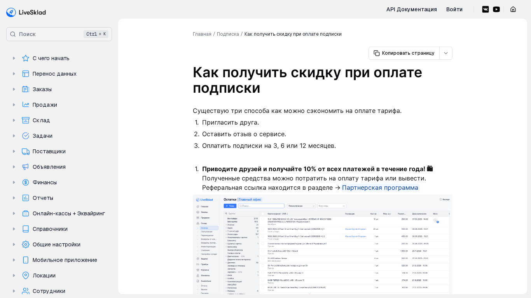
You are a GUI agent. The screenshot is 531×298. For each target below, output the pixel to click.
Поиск (62, 34)
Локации (44, 275)
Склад (41, 120)
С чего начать (51, 58)
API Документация (411, 9)
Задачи (42, 135)
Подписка (228, 34)
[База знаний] (26, 12)
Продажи (45, 104)
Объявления (49, 166)
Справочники (50, 228)
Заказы (42, 89)
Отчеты (43, 197)
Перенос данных (55, 73)
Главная (202, 34)
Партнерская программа (380, 187)
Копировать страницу (408, 53)
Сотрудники (49, 291)
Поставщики (49, 151)
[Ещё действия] (446, 53)
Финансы (45, 182)
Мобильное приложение (65, 259)
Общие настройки (56, 244)
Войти (454, 9)
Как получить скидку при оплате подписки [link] (293, 34)
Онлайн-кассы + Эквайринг (69, 213)
